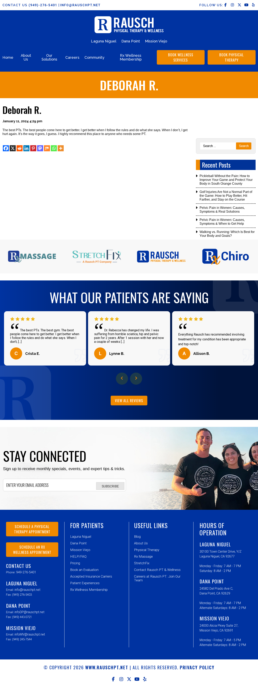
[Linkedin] (26, 148)
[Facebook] (6, 148)
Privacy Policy (197, 667)
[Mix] (47, 148)
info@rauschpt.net (80, 5)
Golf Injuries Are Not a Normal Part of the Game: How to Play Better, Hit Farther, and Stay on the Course (226, 195)
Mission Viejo (156, 41)
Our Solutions (49, 57)
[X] (13, 148)
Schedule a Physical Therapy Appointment (32, 529)
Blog (137, 537)
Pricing (75, 563)
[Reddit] (20, 148)
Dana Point (130, 41)
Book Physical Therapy (231, 57)
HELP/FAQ (78, 556)
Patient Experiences (85, 583)
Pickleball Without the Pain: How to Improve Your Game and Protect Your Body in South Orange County (226, 179)
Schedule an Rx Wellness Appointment (32, 549)
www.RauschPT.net (106, 667)
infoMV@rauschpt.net (30, 634)
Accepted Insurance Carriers (91, 576)
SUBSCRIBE (110, 486)
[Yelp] (144, 679)
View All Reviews (129, 400)
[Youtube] (136, 679)
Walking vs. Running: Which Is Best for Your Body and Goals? (227, 233)
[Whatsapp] (54, 148)
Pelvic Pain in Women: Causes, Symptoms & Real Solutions (222, 209)
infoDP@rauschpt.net (29, 612)
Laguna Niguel (103, 41)
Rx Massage (143, 556)
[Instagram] (121, 679)
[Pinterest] (33, 148)
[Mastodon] (40, 148)
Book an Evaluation (84, 570)
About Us (26, 57)
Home (7, 57)
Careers (72, 57)
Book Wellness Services (180, 57)
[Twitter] (129, 679)
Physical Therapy (146, 550)
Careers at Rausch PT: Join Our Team (157, 578)
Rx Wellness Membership (131, 57)
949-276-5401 (26, 572)
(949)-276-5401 (43, 5)
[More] (61, 148)
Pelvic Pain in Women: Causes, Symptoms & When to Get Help (222, 221)
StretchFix (141, 563)
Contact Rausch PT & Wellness (157, 570)
